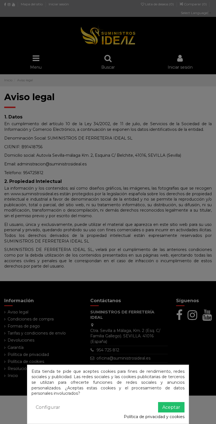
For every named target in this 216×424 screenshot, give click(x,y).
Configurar (48, 407)
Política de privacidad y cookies (154, 416)
